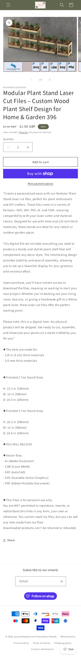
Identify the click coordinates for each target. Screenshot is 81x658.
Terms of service (41, 642)
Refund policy (68, 636)
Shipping (23, 132)
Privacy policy (21, 642)
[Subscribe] (61, 581)
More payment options (40, 183)
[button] (8, 4)
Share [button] (11, 540)
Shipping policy (62, 642)
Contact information (42, 649)
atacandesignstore (24, 636)
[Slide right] (49, 79)
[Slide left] (31, 79)
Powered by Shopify (46, 636)
